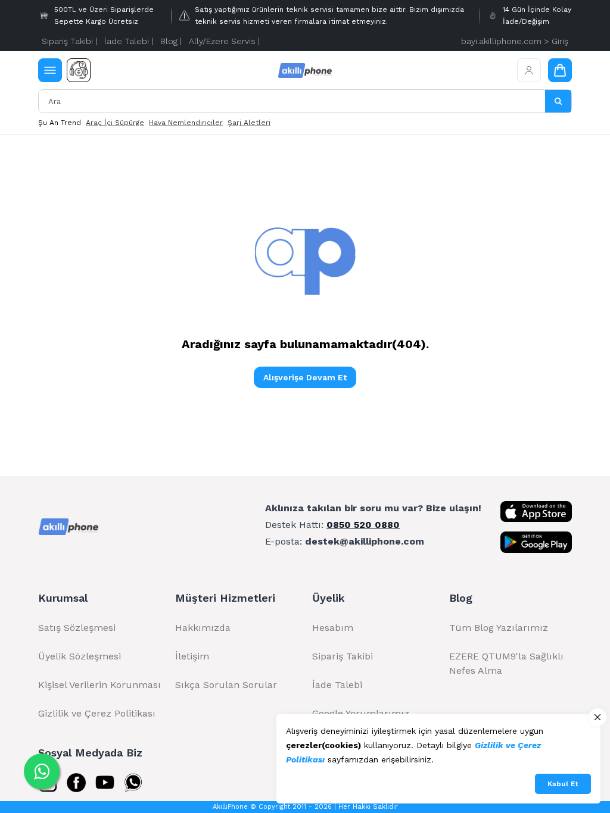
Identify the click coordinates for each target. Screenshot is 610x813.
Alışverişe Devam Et (305, 377)
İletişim (192, 656)
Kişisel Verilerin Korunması (99, 684)
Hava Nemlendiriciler (186, 122)
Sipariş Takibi (342, 656)
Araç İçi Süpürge (115, 122)
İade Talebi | (128, 41)
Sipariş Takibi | (69, 41)
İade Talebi (337, 684)
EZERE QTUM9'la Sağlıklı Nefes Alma (506, 663)
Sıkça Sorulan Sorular (226, 684)
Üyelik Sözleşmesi (79, 656)
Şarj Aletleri (249, 122)
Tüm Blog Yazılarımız (498, 627)
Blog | (171, 41)
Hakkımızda (203, 627)
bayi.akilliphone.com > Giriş (514, 41)
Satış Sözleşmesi (77, 627)
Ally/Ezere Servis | (224, 41)
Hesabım (332, 627)
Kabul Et (562, 784)
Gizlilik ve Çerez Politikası (96, 713)
